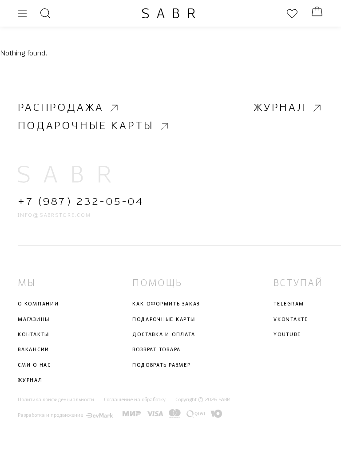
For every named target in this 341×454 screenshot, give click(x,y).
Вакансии (33, 350)
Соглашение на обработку (135, 400)
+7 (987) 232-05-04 (80, 202)
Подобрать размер (161, 365)
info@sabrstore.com (54, 215)
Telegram (289, 304)
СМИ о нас (34, 365)
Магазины (34, 319)
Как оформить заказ (166, 304)
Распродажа (60, 108)
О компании (38, 304)
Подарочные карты (86, 126)
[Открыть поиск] (45, 13)
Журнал (280, 108)
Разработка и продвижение (50, 415)
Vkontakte (291, 319)
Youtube (287, 335)
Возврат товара (156, 350)
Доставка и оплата (163, 335)
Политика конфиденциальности (56, 400)
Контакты (33, 335)
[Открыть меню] (22, 13)
